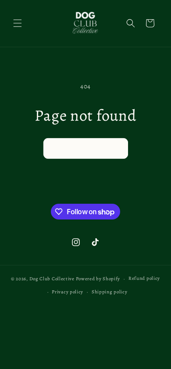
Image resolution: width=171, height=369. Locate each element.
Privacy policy (67, 292)
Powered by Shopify (98, 278)
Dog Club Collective (52, 278)
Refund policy (144, 278)
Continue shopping (86, 148)
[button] (17, 23)
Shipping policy (110, 292)
